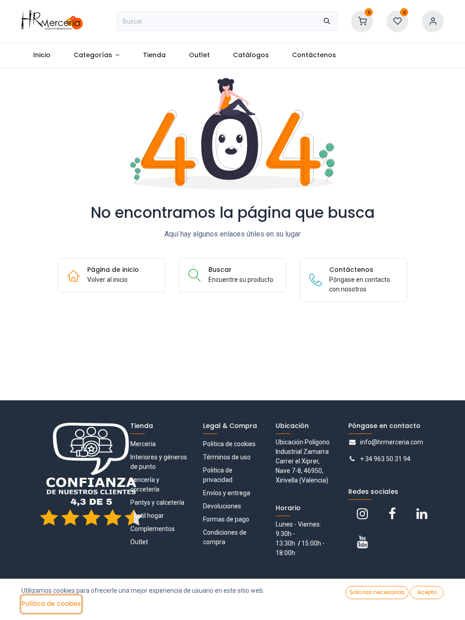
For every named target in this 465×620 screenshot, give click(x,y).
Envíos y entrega (226, 493)
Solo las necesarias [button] (377, 592)
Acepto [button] (427, 592)
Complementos (152, 528)
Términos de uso (227, 457)
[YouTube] (362, 542)
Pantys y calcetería (157, 502)
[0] (362, 21)
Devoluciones (222, 506)
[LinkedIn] (422, 514)
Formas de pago (226, 519)
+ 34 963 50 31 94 (385, 459)
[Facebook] (392, 514)
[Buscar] (327, 21)
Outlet (139, 542)
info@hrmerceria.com (391, 442)
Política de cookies (51, 603)
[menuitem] (41, 55)
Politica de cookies (229, 444)
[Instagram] (362, 514)
